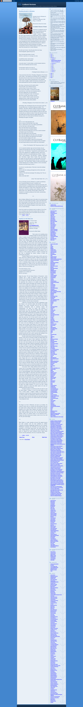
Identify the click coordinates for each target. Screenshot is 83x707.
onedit (52, 356)
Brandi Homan (53, 220)
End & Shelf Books (54, 609)
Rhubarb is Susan (54, 569)
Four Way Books (53, 620)
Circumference (53, 277)
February (53, 70)
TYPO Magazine (53, 405)
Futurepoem (53, 622)
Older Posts (44, 437)
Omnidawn (52, 657)
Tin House (52, 401)
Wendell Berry (53, 505)
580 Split (52, 248)
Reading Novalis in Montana (26, 11)
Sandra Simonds (53, 232)
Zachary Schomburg (54, 229)
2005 (51, 77)
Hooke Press (53, 630)
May (52, 66)
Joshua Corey (53, 216)
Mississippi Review (54, 341)
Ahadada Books (53, 577)
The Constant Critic (54, 566)
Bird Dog (52, 267)
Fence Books (53, 615)
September (53, 63)
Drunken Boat (53, 297)
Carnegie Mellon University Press (56, 594)
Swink (52, 384)
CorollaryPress (53, 601)
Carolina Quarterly (54, 275)
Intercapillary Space (54, 328)
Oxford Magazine (53, 357)
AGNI (51, 255)
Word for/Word (53, 415)
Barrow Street (53, 263)
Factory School (53, 613)
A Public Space (53, 249)
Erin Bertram (53, 506)
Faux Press (52, 614)
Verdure (52, 407)
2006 (51, 76)
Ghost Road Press (54, 623)
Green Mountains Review (55, 314)
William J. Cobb (53, 555)
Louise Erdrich (53, 558)
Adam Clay (52, 215)
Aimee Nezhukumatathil (55, 535)
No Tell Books (53, 653)
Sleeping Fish (53, 378)
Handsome (52, 319)
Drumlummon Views (54, 296)
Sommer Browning (54, 213)
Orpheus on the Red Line (26, 218)
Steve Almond (53, 551)
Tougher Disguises (54, 689)
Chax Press (52, 595)
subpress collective (54, 682)
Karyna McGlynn (53, 224)
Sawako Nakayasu (54, 534)
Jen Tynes (52, 237)
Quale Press (53, 667)
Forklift (52, 308)
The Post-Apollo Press (54, 666)
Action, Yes (52, 253)
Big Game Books (53, 585)
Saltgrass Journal (53, 372)
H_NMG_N (52, 318)
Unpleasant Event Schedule (55, 406)
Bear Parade (53, 264)
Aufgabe (52, 261)
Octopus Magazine (54, 354)
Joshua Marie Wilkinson (55, 545)
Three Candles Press (54, 686)
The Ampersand (53, 387)
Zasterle (52, 702)
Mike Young (52, 239)
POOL (52, 366)
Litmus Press (53, 642)
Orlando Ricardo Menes (55, 530)
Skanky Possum (53, 377)
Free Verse (52, 311)
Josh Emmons (53, 557)
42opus (52, 247)
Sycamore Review (54, 385)
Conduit (52, 283)
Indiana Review (53, 327)
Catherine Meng (53, 531)
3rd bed (52, 246)
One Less (52, 355)
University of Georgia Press (55, 696)
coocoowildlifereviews (54, 567)
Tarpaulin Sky (53, 386)
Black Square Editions (54, 587)
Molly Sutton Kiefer (54, 221)
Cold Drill (52, 279)
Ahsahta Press (53, 578)
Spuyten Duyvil (53, 680)
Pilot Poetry (52, 363)
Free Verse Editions (54, 621)
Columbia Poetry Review (55, 282)
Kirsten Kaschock (54, 523)
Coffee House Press (54, 598)
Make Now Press (53, 646)
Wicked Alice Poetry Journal (55, 413)
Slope (51, 379)
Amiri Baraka (53, 502)
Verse (51, 409)
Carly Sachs (53, 228)
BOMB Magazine (53, 270)
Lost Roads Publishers (54, 644)
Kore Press (52, 638)
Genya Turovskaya (57, 487)
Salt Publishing (53, 672)
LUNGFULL (52, 336)
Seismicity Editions (54, 675)
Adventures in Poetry (54, 576)
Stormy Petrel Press (54, 681)
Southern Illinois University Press (56, 679)
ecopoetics (52, 298)
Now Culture (53, 351)
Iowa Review (53, 329)
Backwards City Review (54, 262)
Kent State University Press (55, 636)
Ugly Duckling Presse (54, 693)
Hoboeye (52, 322)
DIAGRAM (52, 293)
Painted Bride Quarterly (54, 358)
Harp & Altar (53, 320)
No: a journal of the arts (55, 349)
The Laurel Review (54, 394)
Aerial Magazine (53, 254)
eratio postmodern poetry (55, 299)
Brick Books (53, 591)
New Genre (52, 344)
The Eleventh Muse (54, 391)
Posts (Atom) (27, 439)
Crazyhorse (52, 289)
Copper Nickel (53, 285)
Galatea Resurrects (54, 568)
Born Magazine (53, 271)
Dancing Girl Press (54, 605)
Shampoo (52, 376)
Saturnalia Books (53, 674)
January (52, 71)
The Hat (52, 393)
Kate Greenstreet (53, 515)
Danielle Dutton (53, 556)
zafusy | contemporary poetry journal (57, 416)
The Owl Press (53, 659)
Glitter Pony (53, 313)
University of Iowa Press (55, 697)
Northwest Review (54, 350)
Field (51, 305)
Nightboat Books (53, 651)
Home (33, 437)
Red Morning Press (54, 670)
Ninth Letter (53, 347)
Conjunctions (53, 284)
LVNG (51, 337)
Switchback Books (54, 685)
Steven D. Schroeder (54, 230)
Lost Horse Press (53, 643)
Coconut (52, 278)
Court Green (53, 286)
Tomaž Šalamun (53, 538)
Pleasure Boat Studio (54, 664)
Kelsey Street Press (54, 635)
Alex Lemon (53, 222)
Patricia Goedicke (53, 513)
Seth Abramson (53, 500)
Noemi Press (53, 652)
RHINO (52, 370)
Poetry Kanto (53, 365)
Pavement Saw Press (54, 660)
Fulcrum (52, 312)
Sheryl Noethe (53, 536)
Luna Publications (54, 645)
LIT (51, 333)
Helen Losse (53, 223)
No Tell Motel (53, 348)
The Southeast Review (54, 398)
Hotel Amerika (53, 325)
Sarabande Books (54, 673)
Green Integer (53, 627)
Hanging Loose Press (54, 628)
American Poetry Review (55, 260)
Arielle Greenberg (53, 514)
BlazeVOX (52, 269)
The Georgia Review (54, 392)
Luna (51, 335)
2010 (51, 55)
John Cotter (53, 217)
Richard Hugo (53, 521)
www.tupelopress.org (34, 225)
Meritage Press (53, 649)
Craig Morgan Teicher (54, 236)
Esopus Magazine (54, 300)
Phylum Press (53, 663)
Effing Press (53, 607)
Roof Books (53, 671)
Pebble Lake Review (54, 362)
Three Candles (53, 400)
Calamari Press (53, 593)
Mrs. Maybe (52, 342)
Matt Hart (52, 516)
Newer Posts (21, 437)
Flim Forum (52, 307)
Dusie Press (53, 606)
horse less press (53, 631)
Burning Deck (53, 592)
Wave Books (53, 698)
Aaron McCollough (54, 528)
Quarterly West (53, 369)
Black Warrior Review (54, 268)
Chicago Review (53, 276)
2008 (51, 73)
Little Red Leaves (53, 334)
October (52, 59)
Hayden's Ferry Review (54, 321)
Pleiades (52, 364)
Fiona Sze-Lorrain (54, 210)
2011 (51, 54)
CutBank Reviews (29, 4)
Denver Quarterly (53, 292)
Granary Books (53, 624)
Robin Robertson (56, 479)
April (52, 67)
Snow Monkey (53, 380)
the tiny (52, 399)
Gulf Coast (52, 315)
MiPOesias (52, 340)
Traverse (52, 402)
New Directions (53, 650)
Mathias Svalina (53, 235)
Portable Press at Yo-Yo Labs (55, 665)
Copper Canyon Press (54, 600)
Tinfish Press (53, 687)
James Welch (53, 544)
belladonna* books (54, 584)
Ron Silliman (53, 231)
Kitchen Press (53, 637)
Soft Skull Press (53, 678)
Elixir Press (52, 608)
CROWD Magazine (54, 290)
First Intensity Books (54, 616)
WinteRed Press (53, 701)
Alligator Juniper (53, 257)
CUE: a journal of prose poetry (56, 291)
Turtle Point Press (54, 692)
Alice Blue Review (54, 256)
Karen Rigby (53, 227)
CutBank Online (53, 204)
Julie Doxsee (53, 512)
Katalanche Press (53, 634)
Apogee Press (53, 580)
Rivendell (52, 371)
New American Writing (54, 343)
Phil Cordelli (53, 508)
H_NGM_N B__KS (53, 629)
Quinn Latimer (53, 527)
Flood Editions (53, 617)
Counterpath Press (54, 602)
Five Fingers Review (54, 306)
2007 (51, 74)
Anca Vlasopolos (53, 238)
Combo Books (53, 599)
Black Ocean (53, 586)
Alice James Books (54, 579)
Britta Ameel (53, 501)
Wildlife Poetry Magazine (55, 414)
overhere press (53, 658)
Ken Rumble (53, 537)
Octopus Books (53, 656)
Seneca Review (53, 373)
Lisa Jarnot (52, 522)
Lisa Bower (52, 214)
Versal (52, 408)
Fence (52, 304)
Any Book (52, 565)
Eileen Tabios (53, 542)
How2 (51, 326)
